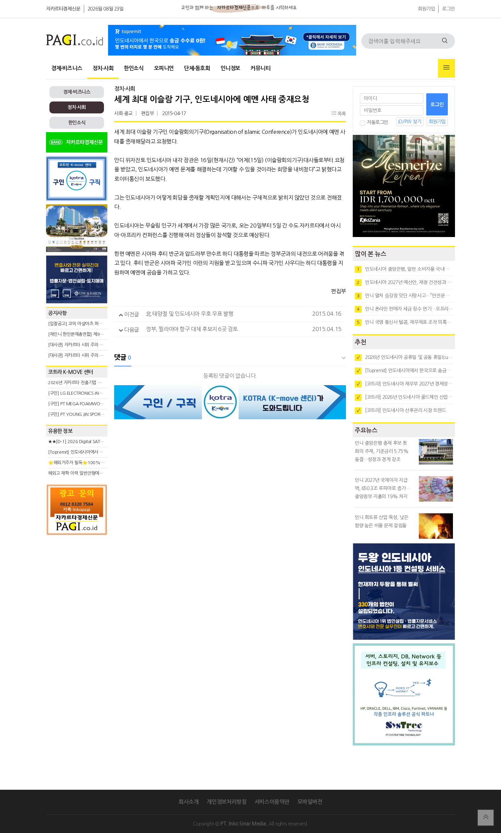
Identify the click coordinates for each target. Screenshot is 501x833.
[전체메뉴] (446, 68)
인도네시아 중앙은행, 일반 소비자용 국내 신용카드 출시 (405, 269)
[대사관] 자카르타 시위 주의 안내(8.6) (82, 345)
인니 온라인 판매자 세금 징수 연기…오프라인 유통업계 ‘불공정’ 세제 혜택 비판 (405, 309)
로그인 (448, 8)
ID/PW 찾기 (409, 121)
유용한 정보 (60, 431)
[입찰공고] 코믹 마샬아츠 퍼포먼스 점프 (83, 323)
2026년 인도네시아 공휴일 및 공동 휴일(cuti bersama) (405, 357)
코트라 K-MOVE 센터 (70, 372)
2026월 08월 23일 (106, 8)
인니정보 (230, 68)
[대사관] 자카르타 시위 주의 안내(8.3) (82, 355)
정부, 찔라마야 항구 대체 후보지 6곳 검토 (192, 329)
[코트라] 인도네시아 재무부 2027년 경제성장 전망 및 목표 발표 (405, 383)
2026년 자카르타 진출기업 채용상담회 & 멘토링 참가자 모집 (102, 382)
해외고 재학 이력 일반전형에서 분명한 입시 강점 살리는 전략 (102, 473)
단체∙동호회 (197, 68)
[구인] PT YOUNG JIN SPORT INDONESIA (86, 414)
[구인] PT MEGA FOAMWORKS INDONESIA (89, 404)
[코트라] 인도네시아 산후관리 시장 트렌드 (401, 410)
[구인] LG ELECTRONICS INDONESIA (82, 393)
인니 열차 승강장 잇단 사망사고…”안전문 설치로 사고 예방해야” (405, 295)
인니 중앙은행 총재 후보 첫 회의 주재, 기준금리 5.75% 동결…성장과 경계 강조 (381, 451)
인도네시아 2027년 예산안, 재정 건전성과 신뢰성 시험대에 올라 (405, 282)
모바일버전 (310, 801)
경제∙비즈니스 (66, 68)
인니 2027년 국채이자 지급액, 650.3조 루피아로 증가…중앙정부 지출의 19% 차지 (382, 488)
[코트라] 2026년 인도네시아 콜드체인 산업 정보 (405, 397)
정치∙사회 (102, 68)
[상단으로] (485, 817)
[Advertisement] (76, 600)
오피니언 (164, 68)
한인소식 (133, 68)
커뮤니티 (260, 68)
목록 (341, 113)
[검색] (445, 41)
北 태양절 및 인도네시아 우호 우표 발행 (189, 313)
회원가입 (426, 8)
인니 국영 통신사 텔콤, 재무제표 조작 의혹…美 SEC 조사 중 (405, 322)
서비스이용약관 (272, 801)
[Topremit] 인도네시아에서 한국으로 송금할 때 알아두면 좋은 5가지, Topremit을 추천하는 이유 (405, 370)
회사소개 (188, 801)
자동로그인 (377, 122)
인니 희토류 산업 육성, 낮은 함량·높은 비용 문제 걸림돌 (381, 521)
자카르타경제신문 (63, 8)
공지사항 (57, 313)
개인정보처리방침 (226, 801)
